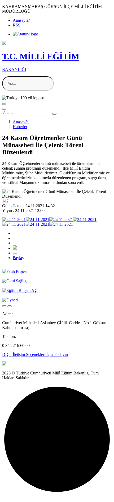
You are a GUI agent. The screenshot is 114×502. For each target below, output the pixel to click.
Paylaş (18, 257)
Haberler (20, 126)
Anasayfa (21, 20)
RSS (16, 25)
